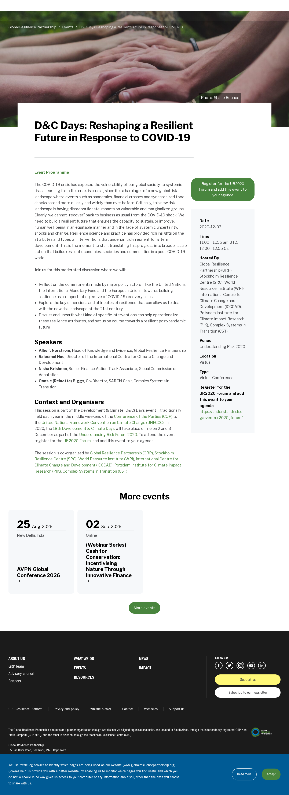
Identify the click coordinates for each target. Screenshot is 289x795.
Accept (271, 774)
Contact (127, 709)
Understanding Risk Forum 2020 (108, 434)
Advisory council (21, 673)
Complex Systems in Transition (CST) (95, 471)
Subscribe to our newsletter (247, 692)
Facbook (219, 665)
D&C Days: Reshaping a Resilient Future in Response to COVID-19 (131, 27)
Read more (244, 774)
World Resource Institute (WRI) (106, 459)
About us (16, 658)
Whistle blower (100, 709)
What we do (84, 658)
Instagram (240, 665)
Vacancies (151, 709)
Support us (248, 679)
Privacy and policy (66, 709)
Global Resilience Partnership (32, 27)
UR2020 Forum (77, 441)
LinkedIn (262, 665)
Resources (84, 677)
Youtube (251, 665)
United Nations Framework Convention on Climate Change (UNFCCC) (102, 422)
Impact (145, 668)
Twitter (229, 665)
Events (67, 27)
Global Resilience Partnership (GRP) (121, 453)
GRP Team (16, 666)
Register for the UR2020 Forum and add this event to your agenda (223, 189)
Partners (14, 680)
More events (144, 608)
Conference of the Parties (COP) (143, 416)
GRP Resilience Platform (25, 709)
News (143, 658)
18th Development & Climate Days (84, 428)
